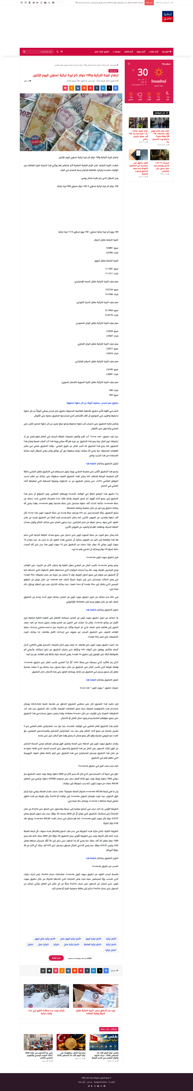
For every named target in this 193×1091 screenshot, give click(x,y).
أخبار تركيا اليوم (93, 939)
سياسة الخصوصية (100, 1082)
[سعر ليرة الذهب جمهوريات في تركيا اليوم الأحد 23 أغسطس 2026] (71, 1042)
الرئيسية (165, 51)
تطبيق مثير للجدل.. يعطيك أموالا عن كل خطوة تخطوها (92, 403)
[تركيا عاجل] (167, 16)
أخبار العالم (128, 51)
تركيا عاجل (43, 944)
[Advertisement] (70, 26)
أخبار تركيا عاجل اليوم (44, 939)
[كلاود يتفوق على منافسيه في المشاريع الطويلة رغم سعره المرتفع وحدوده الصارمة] (138, 154)
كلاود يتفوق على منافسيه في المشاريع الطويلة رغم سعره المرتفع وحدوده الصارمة (139, 168)
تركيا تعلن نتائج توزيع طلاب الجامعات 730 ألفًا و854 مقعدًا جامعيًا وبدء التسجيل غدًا (160, 136)
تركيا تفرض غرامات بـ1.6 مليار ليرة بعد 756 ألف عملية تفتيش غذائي (138, 135)
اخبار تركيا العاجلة (92, 944)
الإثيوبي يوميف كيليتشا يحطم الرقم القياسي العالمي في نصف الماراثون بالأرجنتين (113, 2)
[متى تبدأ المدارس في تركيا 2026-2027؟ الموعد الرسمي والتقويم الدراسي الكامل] (38, 1042)
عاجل (30, 944)
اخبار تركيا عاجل (71, 944)
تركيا (56, 944)
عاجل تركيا (110, 950)
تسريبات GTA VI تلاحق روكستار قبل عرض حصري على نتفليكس (161, 167)
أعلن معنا (81, 1082)
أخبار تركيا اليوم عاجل (70, 939)
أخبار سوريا (141, 51)
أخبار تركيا (154, 51)
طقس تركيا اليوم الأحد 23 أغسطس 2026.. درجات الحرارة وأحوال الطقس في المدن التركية (105, 1055)
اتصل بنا (112, 1082)
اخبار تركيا (110, 944)
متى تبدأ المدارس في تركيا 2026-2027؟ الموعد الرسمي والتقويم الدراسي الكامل (39, 1055)
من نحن (89, 1082)
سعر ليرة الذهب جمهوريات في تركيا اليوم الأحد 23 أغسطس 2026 (71, 1054)
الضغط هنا (91, 464)
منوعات (117, 51)
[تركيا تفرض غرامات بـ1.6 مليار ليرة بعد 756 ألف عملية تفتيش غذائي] (138, 122)
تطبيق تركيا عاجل (102, 51)
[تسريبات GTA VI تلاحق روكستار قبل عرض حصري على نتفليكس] (159, 154)
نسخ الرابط (56, 958)
